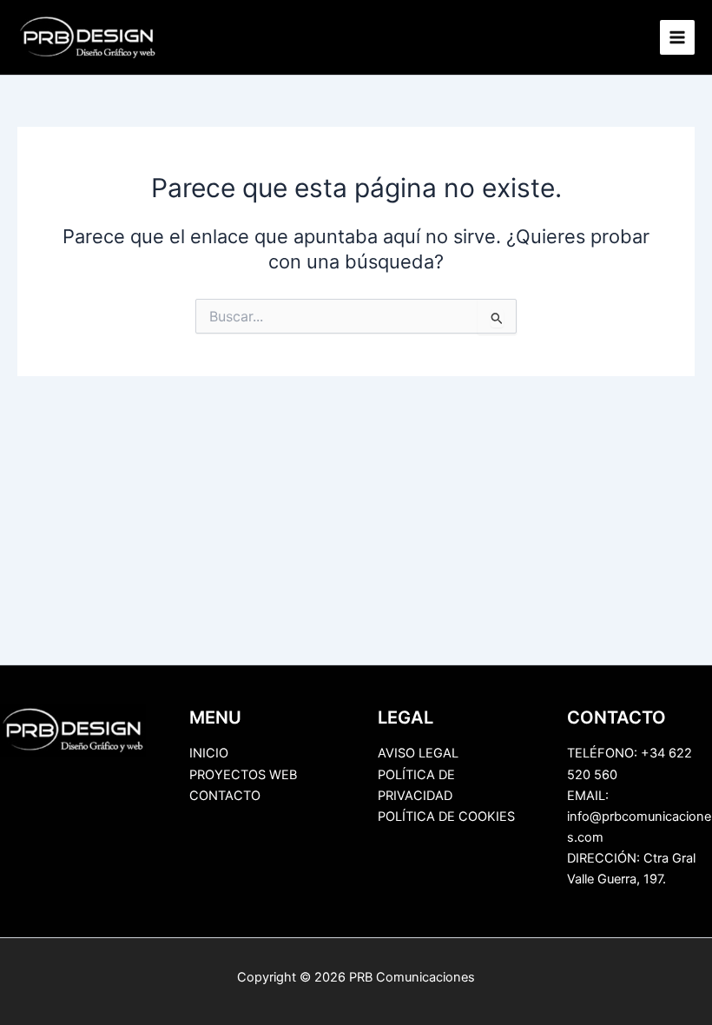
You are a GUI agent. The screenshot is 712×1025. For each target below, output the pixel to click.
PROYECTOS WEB (243, 775)
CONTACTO (224, 795)
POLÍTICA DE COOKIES (446, 816)
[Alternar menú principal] (677, 37)
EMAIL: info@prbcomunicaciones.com (639, 816)
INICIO (208, 753)
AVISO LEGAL (418, 753)
